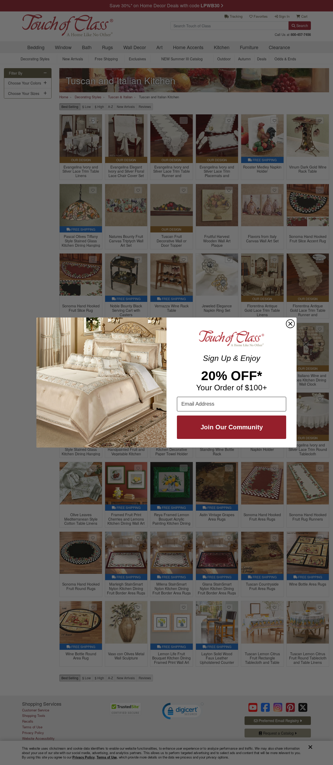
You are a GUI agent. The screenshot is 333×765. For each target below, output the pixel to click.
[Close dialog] (290, 324)
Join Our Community (232, 427)
